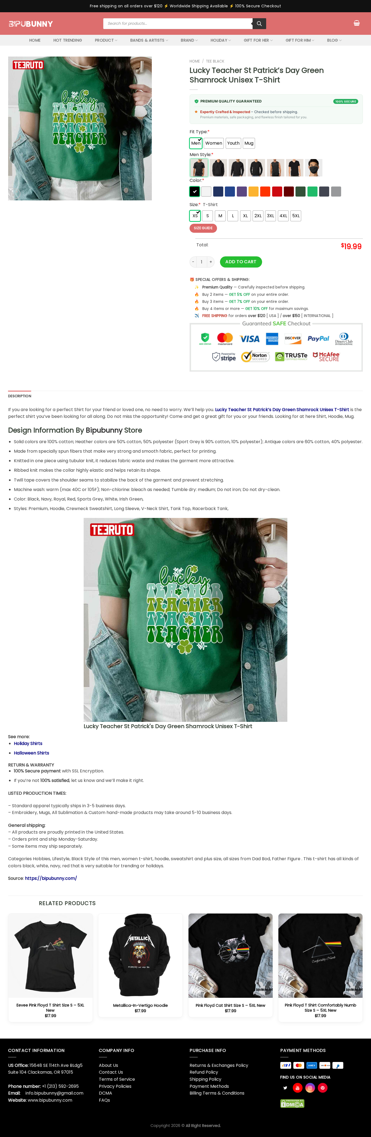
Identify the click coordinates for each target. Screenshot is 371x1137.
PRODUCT (104, 40)
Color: (197, 180)
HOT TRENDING (68, 40)
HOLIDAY (219, 40)
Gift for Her (256, 40)
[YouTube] (298, 1088)
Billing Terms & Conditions (217, 1093)
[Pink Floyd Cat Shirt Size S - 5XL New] (230, 956)
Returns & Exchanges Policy (219, 1065)
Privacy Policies (115, 1086)
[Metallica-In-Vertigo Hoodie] (140, 956)
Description (19, 396)
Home (195, 61)
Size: (195, 204)
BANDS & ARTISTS (147, 40)
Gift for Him (298, 40)
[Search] (259, 23)
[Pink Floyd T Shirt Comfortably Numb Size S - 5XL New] (320, 956)
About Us (108, 1065)
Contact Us (111, 1072)
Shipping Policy (205, 1079)
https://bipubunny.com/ (51, 878)
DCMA (105, 1093)
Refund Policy (204, 1072)
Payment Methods (209, 1086)
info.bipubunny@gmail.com (54, 1093)
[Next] (363, 975)
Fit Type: (200, 132)
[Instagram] (310, 1088)
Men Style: (201, 154)
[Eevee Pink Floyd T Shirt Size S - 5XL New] (50, 956)
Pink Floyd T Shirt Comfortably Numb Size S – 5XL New (320, 1008)
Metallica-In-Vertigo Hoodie (140, 1005)
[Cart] (357, 23)
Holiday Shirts (28, 743)
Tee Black (215, 61)
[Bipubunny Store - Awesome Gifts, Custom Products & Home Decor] (31, 23)
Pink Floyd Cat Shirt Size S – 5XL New (230, 1005)
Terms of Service (117, 1079)
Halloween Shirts (31, 753)
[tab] (19, 396)
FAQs (104, 1100)
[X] (285, 1088)
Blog (332, 40)
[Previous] (8, 975)
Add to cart (240, 262)
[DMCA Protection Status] (292, 1103)
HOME (34, 40)
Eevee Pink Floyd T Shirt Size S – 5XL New (50, 1008)
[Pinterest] (323, 1088)
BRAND (187, 40)
